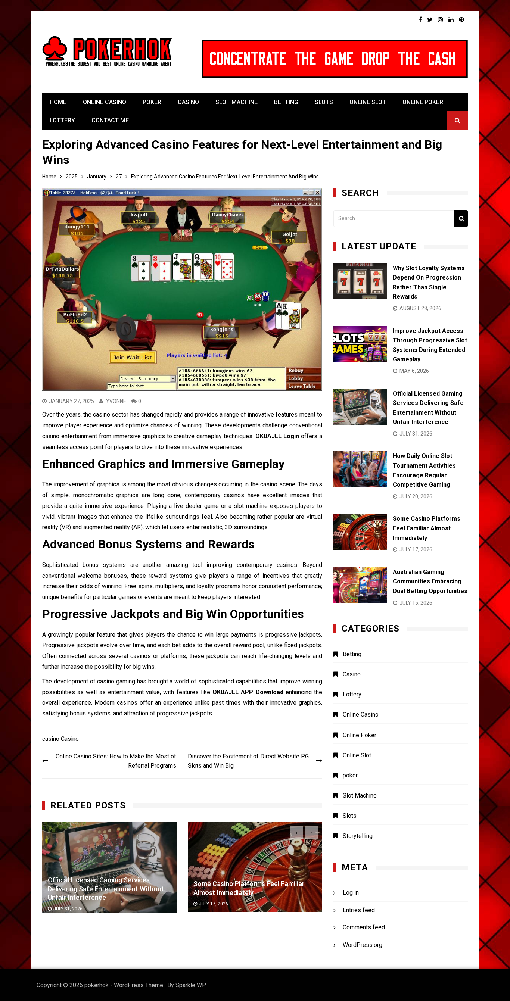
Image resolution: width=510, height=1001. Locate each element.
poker (152, 102)
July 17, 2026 (68, 904)
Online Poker (422, 102)
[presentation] (296, 832)
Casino (188, 102)
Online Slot (367, 102)
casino (50, 738)
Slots (324, 102)
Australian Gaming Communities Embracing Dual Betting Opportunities (430, 581)
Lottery (62, 120)
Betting (286, 102)
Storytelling (358, 835)
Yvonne (116, 401)
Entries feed (359, 910)
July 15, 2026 (213, 904)
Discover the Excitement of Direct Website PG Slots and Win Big (248, 761)
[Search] (461, 218)
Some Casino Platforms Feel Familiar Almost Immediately (426, 528)
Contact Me (110, 120)
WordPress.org (362, 944)
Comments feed (364, 927)
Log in (351, 892)
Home (58, 102)
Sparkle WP (190, 985)
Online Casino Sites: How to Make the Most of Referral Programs (116, 761)
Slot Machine (236, 102)
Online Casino (104, 102)
